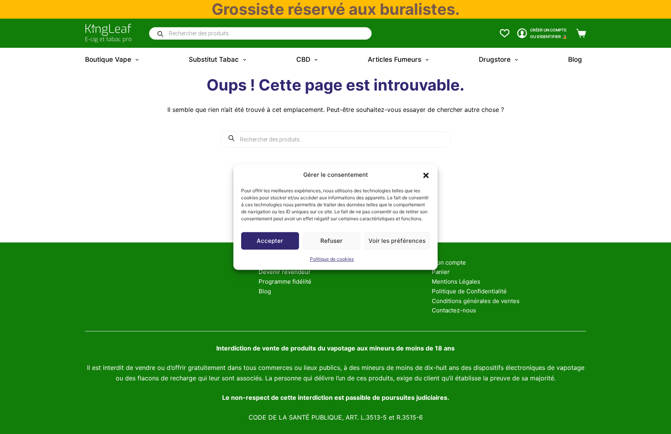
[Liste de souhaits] (504, 33)
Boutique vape (108, 59)
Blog (575, 59)
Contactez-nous (454, 310)
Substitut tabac (214, 59)
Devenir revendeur (285, 271)
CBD (303, 59)
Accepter (270, 240)
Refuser (331, 240)
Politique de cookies (332, 259)
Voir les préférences (397, 240)
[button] (426, 175)
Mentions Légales (456, 281)
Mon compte (449, 262)
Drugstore (495, 59)
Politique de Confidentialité (469, 291)
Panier (441, 271)
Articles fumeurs (394, 59)
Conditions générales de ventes (476, 301)
